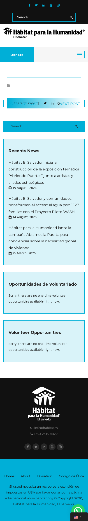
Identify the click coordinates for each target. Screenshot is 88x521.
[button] (78, 511)
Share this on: (24, 103)
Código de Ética (71, 476)
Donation (44, 476)
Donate (16, 55)
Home (9, 476)
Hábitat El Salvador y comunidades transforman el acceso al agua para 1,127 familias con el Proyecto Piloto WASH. (44, 205)
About (25, 476)
